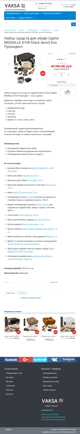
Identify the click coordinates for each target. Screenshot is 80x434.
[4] (63, 59)
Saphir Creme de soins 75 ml (25, 192)
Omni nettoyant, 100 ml (29, 215)
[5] (65, 59)
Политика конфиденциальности (53, 419)
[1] (58, 59)
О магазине (10, 385)
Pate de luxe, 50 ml (31, 175)
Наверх (8, 429)
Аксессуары (47, 385)
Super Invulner (43, 204)
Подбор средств (49, 390)
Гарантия (9, 390)
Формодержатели (49, 373)
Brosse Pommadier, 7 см (32, 224)
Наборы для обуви (50, 377)
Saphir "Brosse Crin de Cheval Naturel (23, 243)
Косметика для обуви (51, 381)
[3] (62, 59)
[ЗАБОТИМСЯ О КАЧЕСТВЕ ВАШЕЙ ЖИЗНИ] (15, 5)
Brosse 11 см (51, 236)
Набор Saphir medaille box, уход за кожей (19, 336)
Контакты (9, 394)
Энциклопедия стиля (14, 373)
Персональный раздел (50, 414)
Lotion (29, 197)
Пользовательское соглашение (53, 417)
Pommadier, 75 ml (35, 180)
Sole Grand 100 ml (42, 219)
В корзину (61, 81)
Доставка (9, 381)
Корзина (65, 5)
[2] (60, 59)
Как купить (10, 377)
